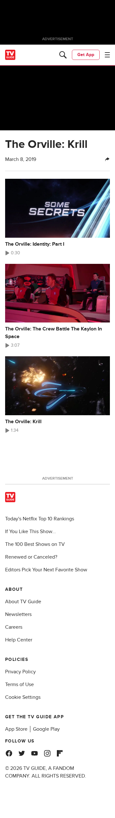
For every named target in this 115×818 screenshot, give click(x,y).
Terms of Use (19, 684)
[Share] (107, 159)
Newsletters (18, 614)
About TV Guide (23, 601)
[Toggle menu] (107, 54)
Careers (13, 627)
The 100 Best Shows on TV (35, 544)
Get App (85, 54)
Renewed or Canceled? (31, 557)
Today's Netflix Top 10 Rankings (39, 519)
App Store (16, 729)
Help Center (18, 640)
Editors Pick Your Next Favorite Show (46, 570)
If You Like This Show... (30, 531)
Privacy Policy (20, 672)
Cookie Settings (23, 697)
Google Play (46, 729)
